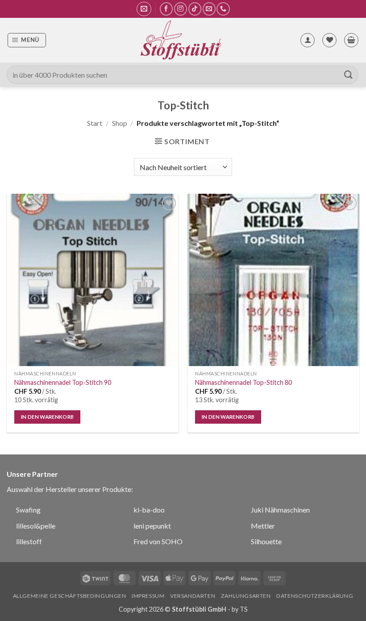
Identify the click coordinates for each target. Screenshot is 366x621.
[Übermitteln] (349, 74)
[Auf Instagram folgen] (180, 8)
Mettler (263, 525)
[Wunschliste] (329, 40)
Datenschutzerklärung (314, 595)
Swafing (28, 509)
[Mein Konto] (307, 40)
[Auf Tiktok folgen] (194, 8)
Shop (119, 123)
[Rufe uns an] (222, 8)
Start (94, 123)
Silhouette (266, 541)
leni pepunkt (152, 525)
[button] (144, 9)
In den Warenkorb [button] (47, 417)
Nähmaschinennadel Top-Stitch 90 (62, 382)
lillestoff (29, 541)
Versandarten (192, 595)
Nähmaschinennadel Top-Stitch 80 (243, 382)
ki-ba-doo (149, 509)
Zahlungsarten (246, 595)
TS (244, 609)
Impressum (148, 595)
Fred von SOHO (158, 541)
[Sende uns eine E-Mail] (209, 8)
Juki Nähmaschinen (280, 509)
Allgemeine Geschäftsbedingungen (69, 595)
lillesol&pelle (35, 525)
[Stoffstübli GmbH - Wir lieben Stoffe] (180, 40)
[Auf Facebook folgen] (166, 8)
